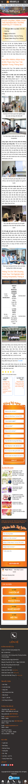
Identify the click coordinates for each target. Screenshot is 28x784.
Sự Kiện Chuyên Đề (17, 5)
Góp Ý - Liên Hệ (6, 697)
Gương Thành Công (7, 758)
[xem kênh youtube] (12, 765)
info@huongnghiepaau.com (11, 725)
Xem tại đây (15, 670)
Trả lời (5, 578)
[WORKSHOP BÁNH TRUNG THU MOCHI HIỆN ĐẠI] (7, 512)
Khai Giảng (5, 745)
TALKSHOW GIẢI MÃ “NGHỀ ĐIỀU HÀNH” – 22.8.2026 (17, 489)
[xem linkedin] (8, 765)
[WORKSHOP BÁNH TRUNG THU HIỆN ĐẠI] (7, 504)
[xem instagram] (6, 765)
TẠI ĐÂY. (20, 360)
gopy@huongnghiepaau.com (11, 716)
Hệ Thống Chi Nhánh (7, 700)
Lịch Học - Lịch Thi (7, 756)
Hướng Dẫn (5, 750)
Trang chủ (3, 5)
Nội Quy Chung (6, 748)
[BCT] (14, 778)
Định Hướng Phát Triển (7, 692)
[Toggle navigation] (25, 2)
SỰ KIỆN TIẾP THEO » (19, 382)
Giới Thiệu (4, 684)
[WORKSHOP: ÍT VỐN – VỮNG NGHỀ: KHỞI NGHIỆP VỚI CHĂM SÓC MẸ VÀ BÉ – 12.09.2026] (7, 473)
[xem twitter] (4, 765)
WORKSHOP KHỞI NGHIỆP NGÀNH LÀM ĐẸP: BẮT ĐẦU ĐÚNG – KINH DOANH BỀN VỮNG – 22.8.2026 (18, 481)
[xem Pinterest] (10, 765)
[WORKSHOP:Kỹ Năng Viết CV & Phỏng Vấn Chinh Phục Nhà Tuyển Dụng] (7, 497)
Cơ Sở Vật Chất (6, 687)
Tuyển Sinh (5, 743)
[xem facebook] (2, 765)
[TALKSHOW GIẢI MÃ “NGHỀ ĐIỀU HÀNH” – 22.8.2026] (7, 489)
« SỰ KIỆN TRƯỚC (7, 385)
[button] (14, 372)
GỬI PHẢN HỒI (14, 563)
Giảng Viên (5, 689)
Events (9, 5)
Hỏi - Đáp (4, 753)
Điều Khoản (5, 695)
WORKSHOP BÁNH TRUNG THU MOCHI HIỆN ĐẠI (18, 511)
